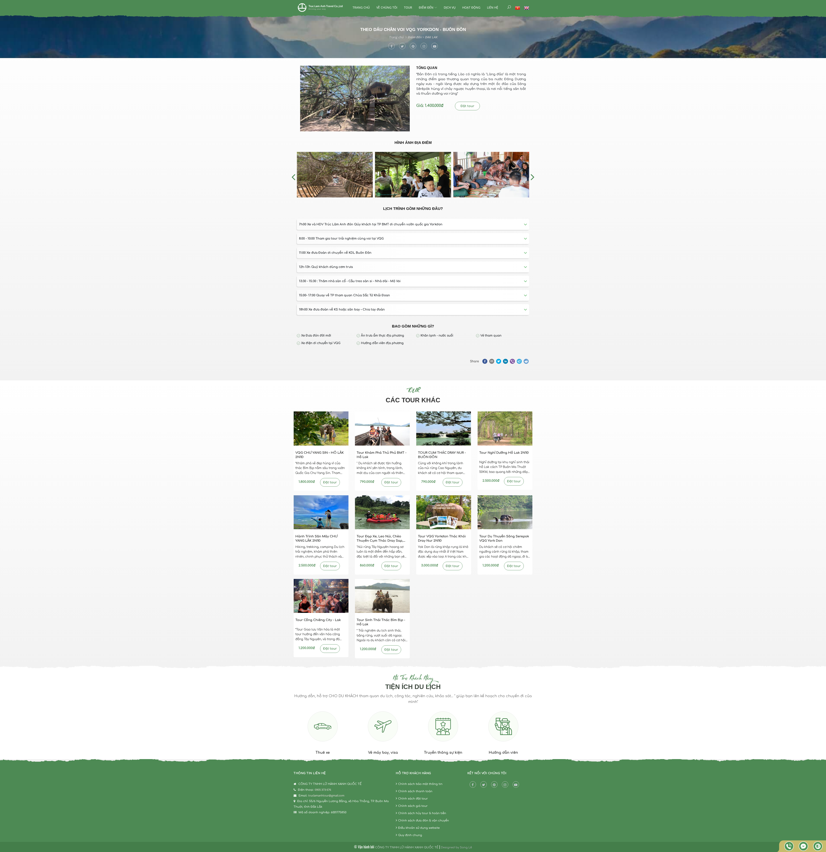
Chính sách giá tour (413, 805)
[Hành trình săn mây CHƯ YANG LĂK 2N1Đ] (321, 512)
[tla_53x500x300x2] (491, 174)
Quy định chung (410, 835)
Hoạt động (471, 7)
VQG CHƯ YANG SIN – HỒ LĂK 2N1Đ (319, 455)
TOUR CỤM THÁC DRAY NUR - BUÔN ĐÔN (442, 455)
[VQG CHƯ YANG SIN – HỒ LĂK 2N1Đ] (321, 428)
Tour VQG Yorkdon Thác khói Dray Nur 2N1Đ (442, 539)
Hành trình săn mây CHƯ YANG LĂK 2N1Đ (316, 539)
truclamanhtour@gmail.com (326, 795)
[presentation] (293, 176)
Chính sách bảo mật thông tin (420, 784)
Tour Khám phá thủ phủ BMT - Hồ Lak (382, 455)
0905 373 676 (323, 790)
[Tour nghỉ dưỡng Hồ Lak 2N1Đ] (505, 428)
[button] (484, 361)
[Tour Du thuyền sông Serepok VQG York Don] (505, 512)
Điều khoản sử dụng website (419, 827)
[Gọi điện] (789, 846)
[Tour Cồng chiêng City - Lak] (321, 596)
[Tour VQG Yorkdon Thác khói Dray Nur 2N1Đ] (443, 512)
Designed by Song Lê (456, 847)
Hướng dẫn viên (503, 753)
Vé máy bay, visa (383, 753)
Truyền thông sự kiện (443, 753)
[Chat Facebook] (803, 846)
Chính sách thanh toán (415, 791)
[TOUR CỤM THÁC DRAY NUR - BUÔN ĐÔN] (443, 428)
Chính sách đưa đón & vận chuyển (423, 820)
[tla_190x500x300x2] (413, 174)
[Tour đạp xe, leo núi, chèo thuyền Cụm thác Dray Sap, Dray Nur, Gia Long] (382, 512)
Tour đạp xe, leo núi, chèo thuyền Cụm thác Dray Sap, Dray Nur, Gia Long (380, 539)
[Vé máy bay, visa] (383, 728)
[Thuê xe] (323, 728)
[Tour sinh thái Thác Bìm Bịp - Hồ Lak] (382, 596)
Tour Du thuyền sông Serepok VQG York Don (504, 539)
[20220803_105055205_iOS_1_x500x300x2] (335, 174)
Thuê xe (323, 753)
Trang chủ (361, 7)
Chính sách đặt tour (413, 798)
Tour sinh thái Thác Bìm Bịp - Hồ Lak (381, 622)
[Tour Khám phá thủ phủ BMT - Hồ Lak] (382, 428)
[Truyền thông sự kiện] (443, 728)
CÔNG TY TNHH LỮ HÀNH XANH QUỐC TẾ (406, 847)
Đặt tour (467, 106)
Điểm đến (426, 7)
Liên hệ (492, 7)
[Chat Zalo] (818, 846)
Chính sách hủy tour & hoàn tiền (422, 813)
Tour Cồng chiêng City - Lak (318, 620)
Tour (408, 7)
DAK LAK (431, 37)
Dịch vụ (450, 7)
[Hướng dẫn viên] (503, 728)
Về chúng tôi (386, 7)
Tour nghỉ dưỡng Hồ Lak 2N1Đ (504, 452)
